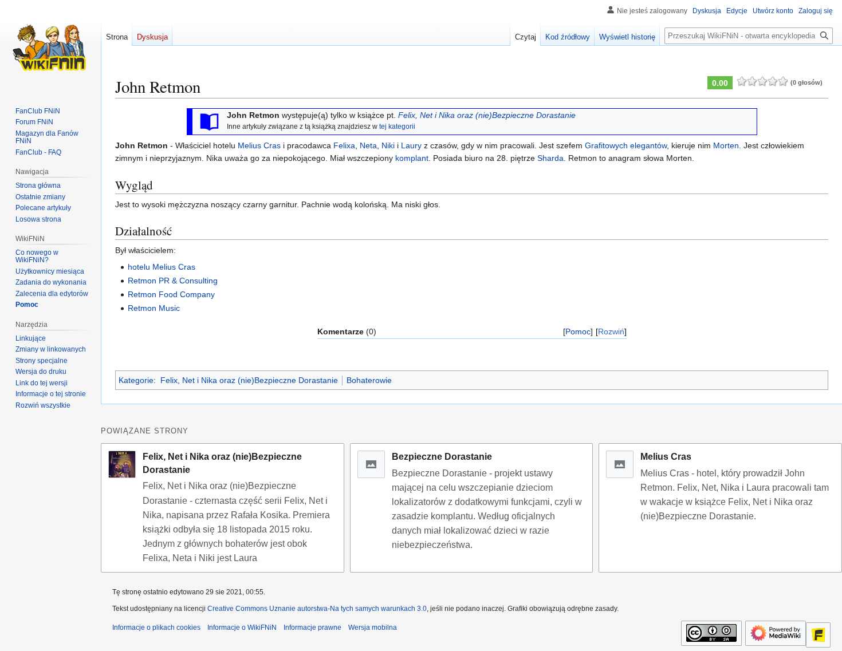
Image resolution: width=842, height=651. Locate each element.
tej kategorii (397, 126)
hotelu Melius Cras (161, 266)
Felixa (344, 145)
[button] (42, 405)
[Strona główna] (50, 46)
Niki (388, 145)
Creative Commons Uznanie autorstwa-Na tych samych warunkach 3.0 (317, 609)
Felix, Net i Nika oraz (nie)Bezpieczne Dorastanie (487, 115)
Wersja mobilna (372, 628)
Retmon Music (154, 308)
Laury (411, 145)
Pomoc (578, 331)
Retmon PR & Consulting (173, 280)
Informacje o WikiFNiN (242, 628)
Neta (368, 145)
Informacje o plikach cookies (156, 628)
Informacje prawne (312, 628)
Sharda (550, 158)
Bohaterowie (369, 380)
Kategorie (136, 380)
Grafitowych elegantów (626, 145)
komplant (411, 158)
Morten (726, 145)
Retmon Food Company (171, 294)
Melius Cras (259, 145)
